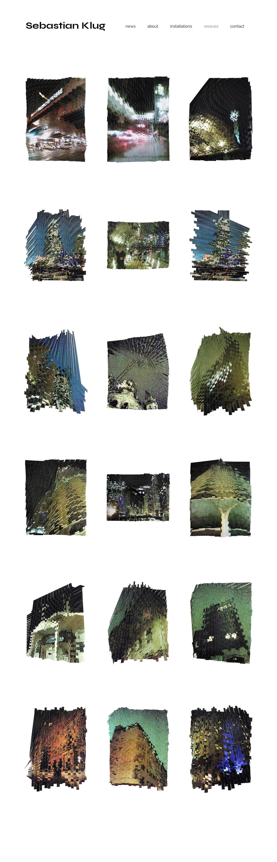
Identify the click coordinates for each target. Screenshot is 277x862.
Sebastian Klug (65, 25)
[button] (56, 119)
